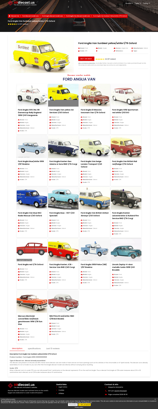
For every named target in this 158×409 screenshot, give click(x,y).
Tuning (145, 3)
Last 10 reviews (53, 348)
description (17, 348)
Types (137, 3)
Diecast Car (15, 16)
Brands (128, 3)
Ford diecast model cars (30, 16)
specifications (34, 348)
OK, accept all (85, 404)
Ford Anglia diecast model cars (52, 16)
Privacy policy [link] (79, 407)
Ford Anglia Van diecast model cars (78, 16)
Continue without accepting (8, 399)
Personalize (73, 404)
